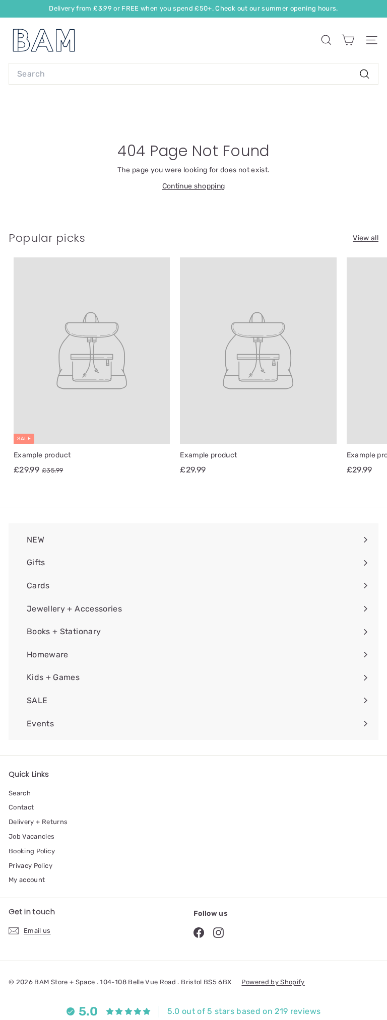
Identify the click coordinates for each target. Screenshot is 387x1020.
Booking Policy (32, 851)
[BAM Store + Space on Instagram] (218, 932)
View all (365, 238)
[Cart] (348, 40)
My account (27, 879)
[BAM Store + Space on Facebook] (199, 932)
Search (20, 793)
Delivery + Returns (38, 822)
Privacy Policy (30, 865)
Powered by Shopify (272, 982)
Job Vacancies (32, 836)
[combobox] (193, 74)
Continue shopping (193, 186)
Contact (21, 807)
